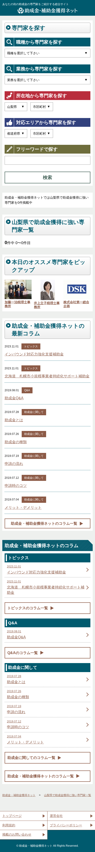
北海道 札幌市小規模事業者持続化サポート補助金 (47, 376)
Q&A (27, 390)
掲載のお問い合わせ (16, 834)
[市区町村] (41, 106)
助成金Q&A (14, 398)
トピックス (31, 346)
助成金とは (14, 420)
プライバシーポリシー (66, 825)
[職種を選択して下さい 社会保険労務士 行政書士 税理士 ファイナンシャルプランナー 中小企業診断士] (47, 53)
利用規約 (8, 825)
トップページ (12, 816)
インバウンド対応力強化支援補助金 (34, 354)
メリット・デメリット (23, 507)
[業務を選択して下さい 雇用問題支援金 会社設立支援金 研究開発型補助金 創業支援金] (47, 80)
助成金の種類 (16, 442)
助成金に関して (34, 412)
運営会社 (56, 816)
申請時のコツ (16, 486)
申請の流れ (14, 464)
